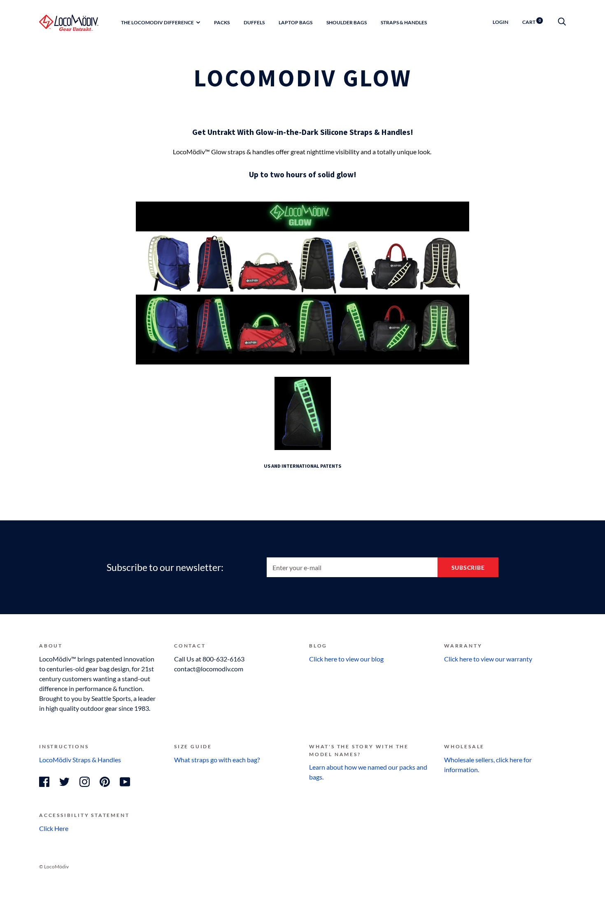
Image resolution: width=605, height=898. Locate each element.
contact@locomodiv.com (208, 669)
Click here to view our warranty (488, 659)
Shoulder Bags (346, 22)
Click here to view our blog (346, 659)
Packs (222, 22)
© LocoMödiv (54, 866)
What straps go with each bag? (217, 759)
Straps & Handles (404, 22)
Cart (531, 22)
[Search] (562, 22)
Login (500, 22)
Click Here (53, 828)
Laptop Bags (295, 22)
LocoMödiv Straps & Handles (80, 759)
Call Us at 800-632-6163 (209, 659)
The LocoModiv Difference (157, 22)
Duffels (254, 22)
